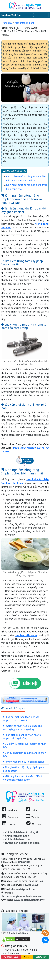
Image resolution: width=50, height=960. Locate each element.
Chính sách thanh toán (18, 839)
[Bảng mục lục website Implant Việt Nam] (33, 15)
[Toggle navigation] (45, 15)
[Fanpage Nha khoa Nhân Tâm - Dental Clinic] (25, 922)
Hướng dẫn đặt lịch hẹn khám (22, 842)
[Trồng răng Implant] (24, 5)
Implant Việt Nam (11, 15)
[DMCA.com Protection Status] (15, 939)
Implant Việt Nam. (18, 933)
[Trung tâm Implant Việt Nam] (25, 700)
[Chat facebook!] (45, 941)
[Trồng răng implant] (25, 796)
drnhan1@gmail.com (23, 889)
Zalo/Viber (41, 957)
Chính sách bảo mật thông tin (22, 832)
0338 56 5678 (31, 884)
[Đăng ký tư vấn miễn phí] (25, 460)
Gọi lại (27, 957)
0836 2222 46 (36, 881)
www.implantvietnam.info (29, 899)
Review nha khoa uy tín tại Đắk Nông (24, 761)
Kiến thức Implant (24, 22)
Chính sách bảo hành (17, 835)
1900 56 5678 (20, 881)
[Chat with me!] (45, 934)
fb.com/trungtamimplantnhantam (21, 896)
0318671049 (23, 862)
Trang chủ (6, 22)
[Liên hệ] (25, 683)
